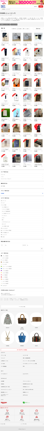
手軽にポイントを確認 (37, 420)
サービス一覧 (3, 423)
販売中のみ (14, 28)
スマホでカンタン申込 (7, 420)
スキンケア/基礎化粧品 (6, 211)
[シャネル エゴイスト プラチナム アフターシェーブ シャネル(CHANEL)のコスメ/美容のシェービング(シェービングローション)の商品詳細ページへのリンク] (38, 143)
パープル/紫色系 (5, 270)
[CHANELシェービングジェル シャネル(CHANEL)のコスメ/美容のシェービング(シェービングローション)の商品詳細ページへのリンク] (5, 52)
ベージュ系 (4, 264)
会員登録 (40, 6)
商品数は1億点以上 (7, 414)
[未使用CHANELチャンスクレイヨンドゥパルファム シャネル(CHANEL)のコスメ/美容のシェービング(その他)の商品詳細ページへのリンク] (16, 113)
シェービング (13, 24)
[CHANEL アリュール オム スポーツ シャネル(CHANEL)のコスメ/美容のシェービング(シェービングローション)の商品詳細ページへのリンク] (16, 82)
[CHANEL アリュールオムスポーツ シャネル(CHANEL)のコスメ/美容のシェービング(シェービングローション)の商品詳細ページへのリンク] (38, 113)
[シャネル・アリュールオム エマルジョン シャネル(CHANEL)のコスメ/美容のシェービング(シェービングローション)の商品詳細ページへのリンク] (27, 97)
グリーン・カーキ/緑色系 (6, 266)
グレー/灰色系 (4, 260)
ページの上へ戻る (22, 306)
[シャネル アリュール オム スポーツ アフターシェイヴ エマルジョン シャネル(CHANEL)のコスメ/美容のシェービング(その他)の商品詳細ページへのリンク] (27, 158)
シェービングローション (5, 42)
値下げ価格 (3, 186)
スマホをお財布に (22, 420)
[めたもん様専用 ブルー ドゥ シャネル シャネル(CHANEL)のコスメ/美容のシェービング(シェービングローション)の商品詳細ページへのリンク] (16, 143)
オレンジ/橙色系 (5, 279)
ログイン (35, 6)
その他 (13, 57)
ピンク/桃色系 (4, 275)
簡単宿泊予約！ (36, 414)
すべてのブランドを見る (22, 349)
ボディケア (4, 224)
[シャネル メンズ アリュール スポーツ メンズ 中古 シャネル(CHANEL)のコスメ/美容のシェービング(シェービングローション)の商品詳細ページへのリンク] (5, 128)
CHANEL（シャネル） (4, 24)
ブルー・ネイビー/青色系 (6, 268)
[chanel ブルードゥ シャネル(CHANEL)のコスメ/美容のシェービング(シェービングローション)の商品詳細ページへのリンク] (5, 97)
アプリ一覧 (24, 423)
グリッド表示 (26, 28)
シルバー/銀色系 (5, 281)
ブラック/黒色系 (5, 255)
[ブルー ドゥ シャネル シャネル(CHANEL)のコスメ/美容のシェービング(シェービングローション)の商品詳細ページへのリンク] (27, 52)
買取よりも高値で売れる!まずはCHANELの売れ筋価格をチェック (8, 294)
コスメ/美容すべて (5, 207)
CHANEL (2, 193)
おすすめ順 (19, 28)
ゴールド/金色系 (5, 283)
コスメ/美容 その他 (5, 226)
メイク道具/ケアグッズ (6, 213)
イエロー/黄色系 (5, 272)
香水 (2, 219)
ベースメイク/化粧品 (5, 209)
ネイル (3, 217)
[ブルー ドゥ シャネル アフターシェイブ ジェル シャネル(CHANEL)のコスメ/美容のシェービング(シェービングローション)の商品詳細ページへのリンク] (5, 37)
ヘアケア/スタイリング (6, 221)
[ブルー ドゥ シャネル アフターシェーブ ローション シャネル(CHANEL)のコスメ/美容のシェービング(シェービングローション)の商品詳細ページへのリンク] (38, 52)
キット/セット (4, 215)
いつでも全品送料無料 (22, 414)
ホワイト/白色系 (5, 258)
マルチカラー (4, 285)
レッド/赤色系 (4, 277)
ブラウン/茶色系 (5, 262)
